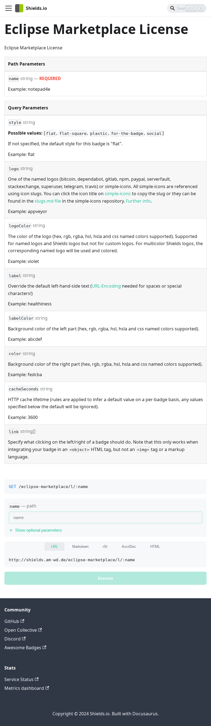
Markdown (80, 546)
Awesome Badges (22, 648)
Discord (12, 639)
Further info (138, 201)
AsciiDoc (129, 546)
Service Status (19, 679)
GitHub (11, 621)
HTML (155, 546)
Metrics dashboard (24, 688)
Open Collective (20, 630)
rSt (105, 546)
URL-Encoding (106, 286)
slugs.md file (48, 201)
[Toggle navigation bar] (8, 8)
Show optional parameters (38, 530)
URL (54, 546)
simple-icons (118, 194)
